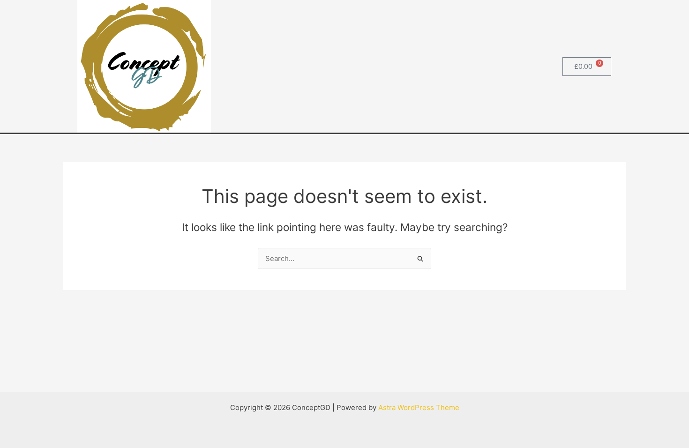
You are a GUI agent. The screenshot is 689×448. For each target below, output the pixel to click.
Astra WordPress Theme (418, 407)
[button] (540, 66)
